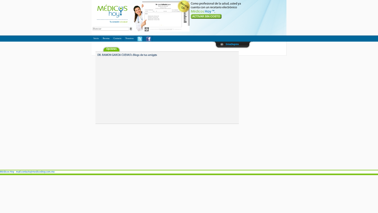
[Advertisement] (258, 110)
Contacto (117, 38)
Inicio (96, 38)
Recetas (106, 38)
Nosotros (129, 38)
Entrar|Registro (232, 44)
